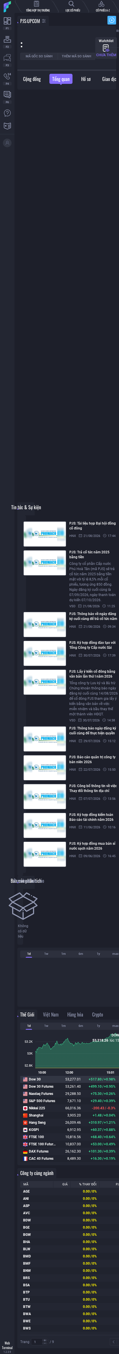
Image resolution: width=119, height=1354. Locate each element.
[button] (44, 1340)
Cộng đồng (32, 79)
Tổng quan (61, 79)
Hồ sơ (86, 79)
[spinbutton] (39, 1342)
